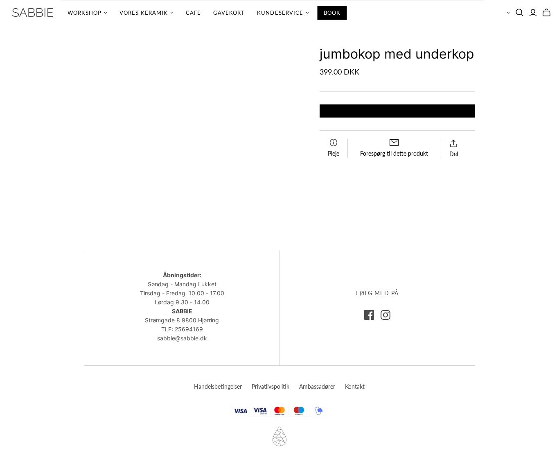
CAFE (193, 12)
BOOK (332, 12)
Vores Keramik (143, 12)
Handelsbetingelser (218, 386)
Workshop (84, 12)
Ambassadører (317, 386)
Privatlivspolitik (270, 386)
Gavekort (229, 12)
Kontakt (355, 386)
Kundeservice (280, 12)
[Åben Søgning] (520, 13)
